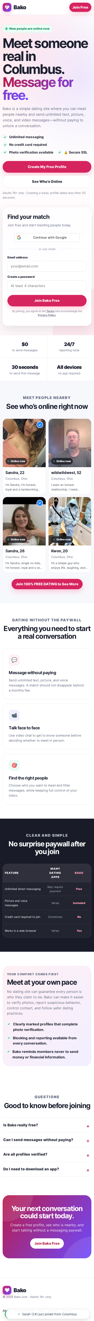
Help (41, 1310)
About (7, 1310)
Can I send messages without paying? (38, 1140)
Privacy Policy (47, 315)
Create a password (21, 276)
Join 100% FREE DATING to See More (47, 584)
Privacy (53, 1310)
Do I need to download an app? (31, 1169)
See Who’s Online (47, 181)
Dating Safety (24, 1310)
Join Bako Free (47, 300)
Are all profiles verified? (25, 1154)
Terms (50, 311)
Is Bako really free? (20, 1125)
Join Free (80, 7)
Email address (17, 257)
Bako (20, 7)
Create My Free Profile (47, 167)
